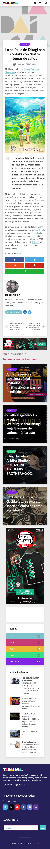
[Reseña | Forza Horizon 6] (15, 734)
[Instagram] (11, 807)
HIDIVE (35, 242)
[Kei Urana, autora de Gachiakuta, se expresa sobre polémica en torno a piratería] (25, 505)
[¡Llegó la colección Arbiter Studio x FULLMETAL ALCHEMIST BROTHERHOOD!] (25, 465)
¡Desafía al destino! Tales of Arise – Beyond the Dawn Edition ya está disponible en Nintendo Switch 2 (31, 747)
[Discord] (29, 807)
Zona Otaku (24, 44)
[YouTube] (17, 807)
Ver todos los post (13, 312)
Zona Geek (11, 451)
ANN (19, 253)
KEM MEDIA (35, 843)
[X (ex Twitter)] (5, 807)
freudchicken (20, 64)
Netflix (36, 233)
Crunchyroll (39, 230)
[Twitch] (35, 807)
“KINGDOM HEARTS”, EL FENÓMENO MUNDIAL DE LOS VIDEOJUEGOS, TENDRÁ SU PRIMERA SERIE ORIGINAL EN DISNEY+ (30, 685)
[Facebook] (23, 807)
